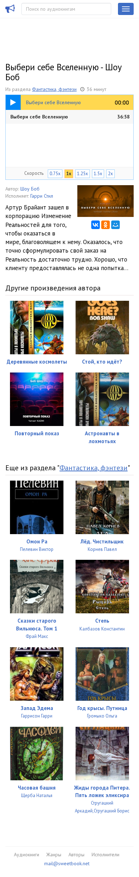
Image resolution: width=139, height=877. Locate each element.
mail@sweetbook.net (66, 863)
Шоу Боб (30, 189)
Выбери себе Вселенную (70, 116)
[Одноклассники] (105, 224)
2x (110, 174)
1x (68, 174)
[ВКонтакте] (95, 224)
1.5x (98, 174)
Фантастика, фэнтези (54, 89)
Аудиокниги (26, 854)
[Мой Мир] (115, 224)
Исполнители (105, 854)
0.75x (55, 174)
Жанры (53, 854)
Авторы (76, 854)
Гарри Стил (41, 196)
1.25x (82, 174)
